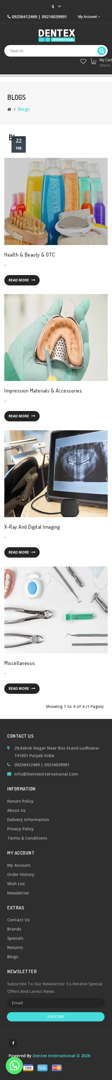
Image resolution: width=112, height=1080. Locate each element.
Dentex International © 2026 (61, 1055)
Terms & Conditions (27, 838)
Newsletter (18, 893)
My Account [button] (88, 16)
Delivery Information (28, 819)
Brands (14, 929)
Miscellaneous (19, 663)
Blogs (24, 109)
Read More (19, 280)
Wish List (16, 883)
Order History (20, 874)
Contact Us (18, 919)
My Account (19, 865)
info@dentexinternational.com (46, 774)
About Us (16, 810)
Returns (15, 947)
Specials (15, 938)
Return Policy (20, 801)
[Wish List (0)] (83, 60)
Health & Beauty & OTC (29, 254)
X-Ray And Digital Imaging (32, 527)
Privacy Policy (20, 829)
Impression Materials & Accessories (43, 390)
